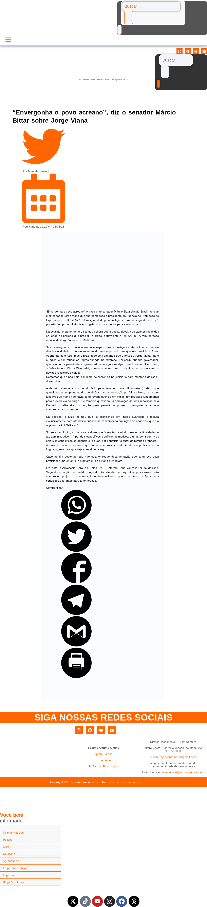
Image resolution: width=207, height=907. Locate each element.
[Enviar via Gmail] (76, 645)
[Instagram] (179, 51)
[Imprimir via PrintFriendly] (76, 677)
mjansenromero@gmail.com (178, 757)
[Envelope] (204, 51)
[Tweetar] (76, 550)
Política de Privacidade (103, 766)
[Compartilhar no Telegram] (76, 614)
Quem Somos (103, 753)
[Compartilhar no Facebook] (76, 582)
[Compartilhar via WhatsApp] (76, 519)
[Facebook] (188, 51)
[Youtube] (196, 51)
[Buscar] (151, 6)
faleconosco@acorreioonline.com (183, 772)
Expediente (103, 760)
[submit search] (128, 17)
